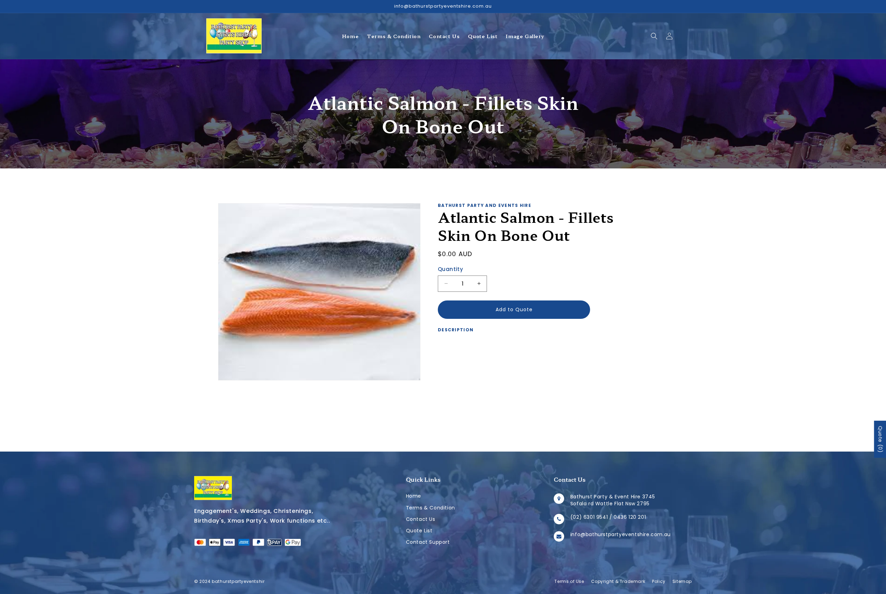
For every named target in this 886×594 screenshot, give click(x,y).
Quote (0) (880, 439)
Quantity (450, 269)
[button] (654, 36)
